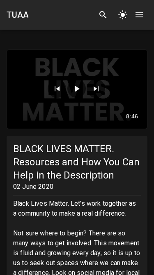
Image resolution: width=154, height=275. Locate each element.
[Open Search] (103, 15)
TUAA (17, 15)
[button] (57, 88)
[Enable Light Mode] (123, 15)
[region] (77, 89)
